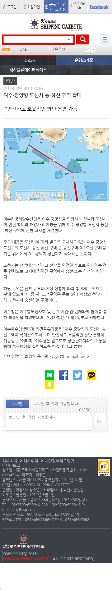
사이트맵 (12, 465)
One (23, 49)
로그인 (11, 7)
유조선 (60, 49)
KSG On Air (78, 6)
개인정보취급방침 (59, 461)
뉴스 (28, 60)
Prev (88, 49)
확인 (99, 421)
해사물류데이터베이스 (28, 69)
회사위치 (30, 461)
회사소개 (9, 461)
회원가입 (33, 7)
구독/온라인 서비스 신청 (57, 6)
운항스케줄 (84, 60)
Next (93, 49)
